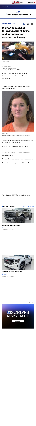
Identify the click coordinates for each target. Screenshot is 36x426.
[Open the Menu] (2, 2)
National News (8, 24)
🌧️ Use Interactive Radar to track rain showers (18, 15)
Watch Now (31, 2)
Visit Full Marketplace (28, 206)
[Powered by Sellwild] (31, 302)
